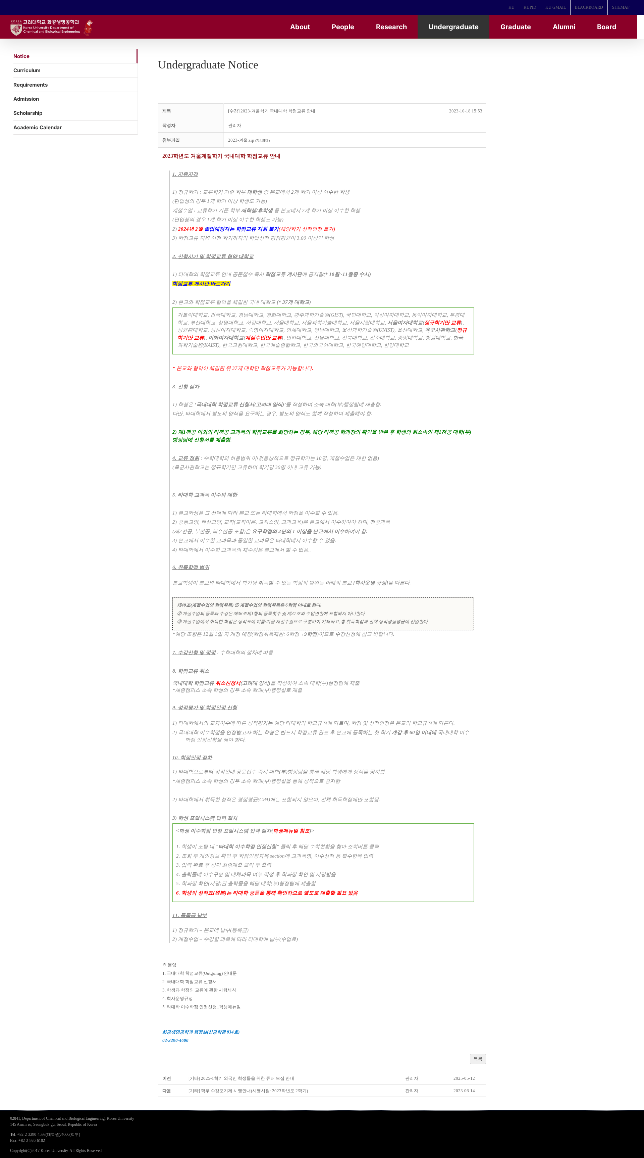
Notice (21, 56)
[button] (234, 125)
